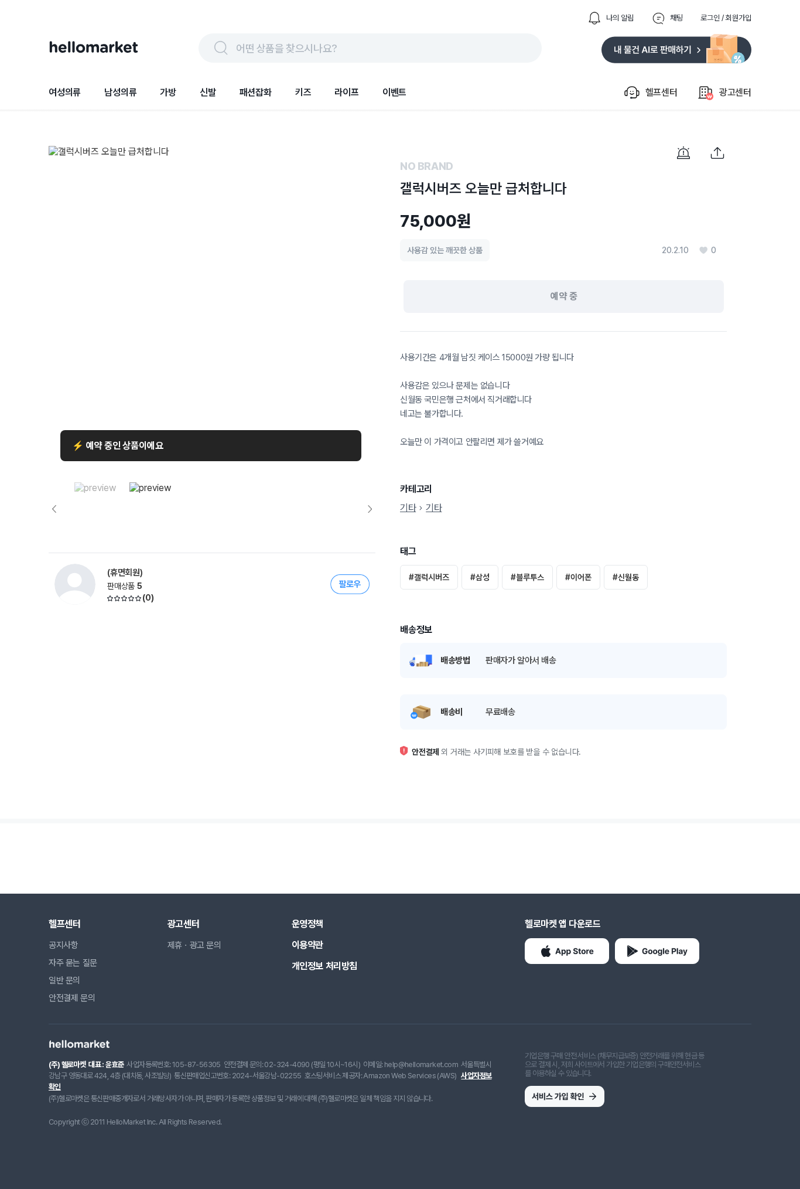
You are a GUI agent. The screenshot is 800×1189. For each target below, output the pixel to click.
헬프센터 (64, 923)
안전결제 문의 (72, 998)
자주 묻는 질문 (73, 963)
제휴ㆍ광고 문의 (194, 945)
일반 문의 (64, 980)
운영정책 (307, 923)
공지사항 (63, 945)
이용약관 (307, 944)
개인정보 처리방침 (324, 966)
